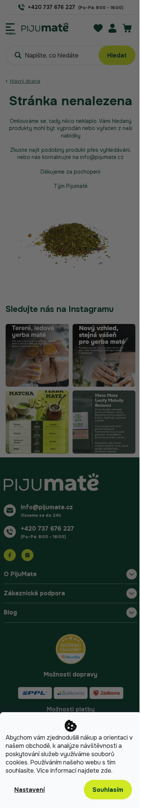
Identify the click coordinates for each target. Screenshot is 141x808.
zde (106, 771)
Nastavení (29, 790)
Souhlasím (107, 790)
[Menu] (11, 27)
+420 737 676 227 (47, 529)
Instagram (27, 555)
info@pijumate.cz (47, 507)
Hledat (117, 55)
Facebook (10, 555)
